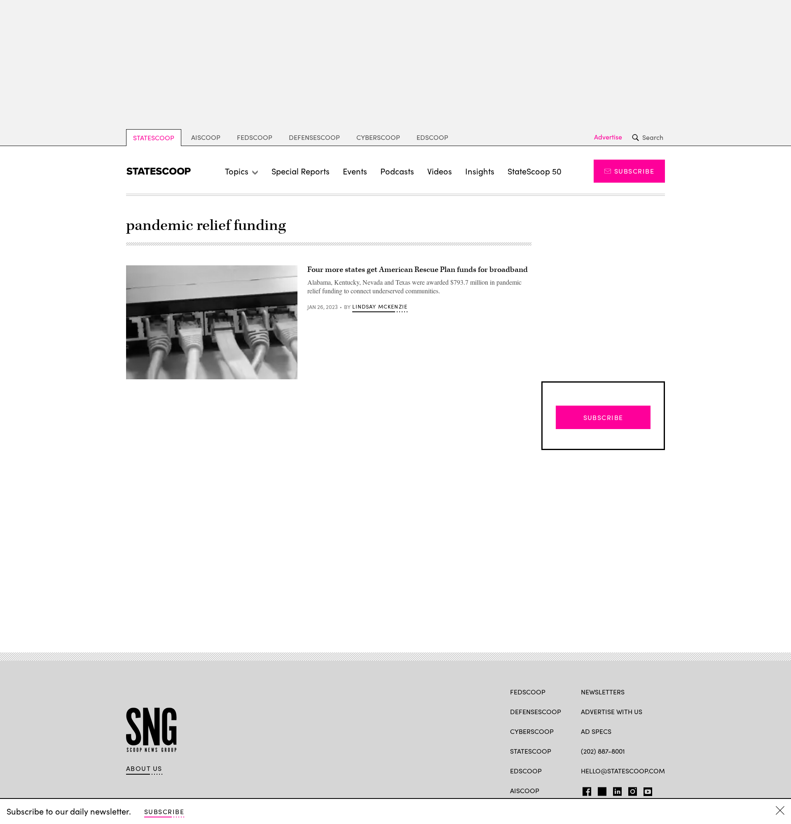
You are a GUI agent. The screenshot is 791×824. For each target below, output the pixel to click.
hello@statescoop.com (623, 770)
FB (585, 790)
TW (601, 790)
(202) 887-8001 (603, 751)
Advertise (608, 137)
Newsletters (603, 691)
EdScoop (432, 137)
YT (646, 790)
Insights (479, 170)
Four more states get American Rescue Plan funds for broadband (417, 270)
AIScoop (205, 137)
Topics (236, 170)
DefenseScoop (314, 137)
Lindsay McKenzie (379, 306)
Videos (439, 170)
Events (355, 170)
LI (614, 790)
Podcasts (397, 170)
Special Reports (300, 170)
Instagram (633, 790)
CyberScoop (378, 137)
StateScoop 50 (535, 170)
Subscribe (634, 171)
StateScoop (153, 137)
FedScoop (254, 137)
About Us (144, 768)
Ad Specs (596, 731)
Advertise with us (611, 711)
